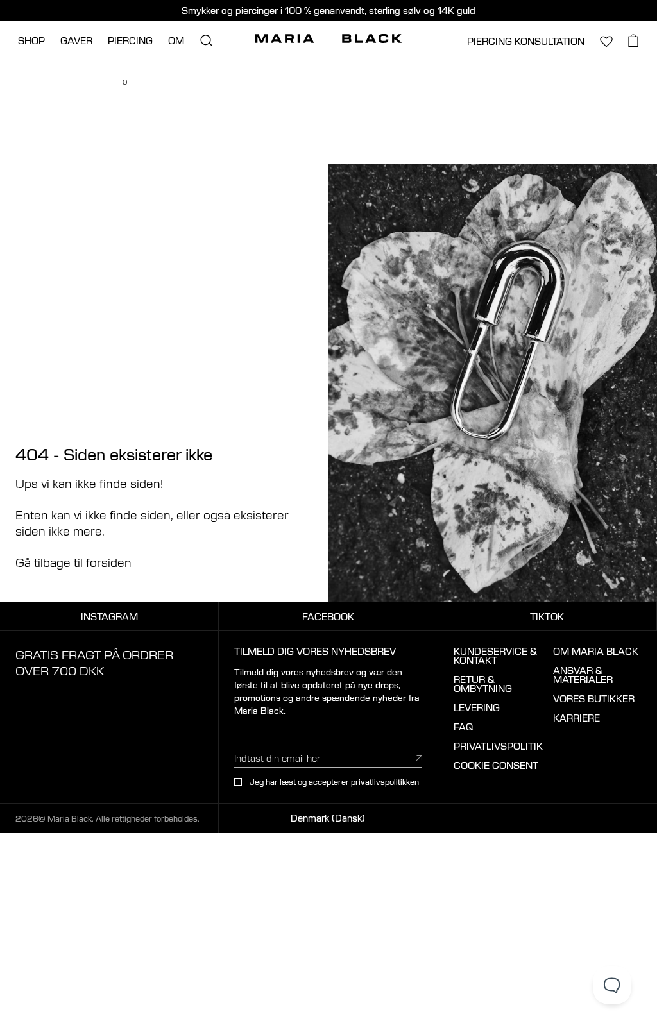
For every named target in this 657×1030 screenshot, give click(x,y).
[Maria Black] (328, 38)
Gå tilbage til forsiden (73, 562)
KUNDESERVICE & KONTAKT (495, 655)
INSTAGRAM (109, 616)
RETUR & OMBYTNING (483, 684)
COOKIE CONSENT (496, 765)
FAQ (463, 726)
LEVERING (477, 707)
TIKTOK (547, 616)
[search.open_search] (206, 40)
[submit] (419, 757)
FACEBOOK (328, 616)
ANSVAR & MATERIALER (583, 675)
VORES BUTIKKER (594, 698)
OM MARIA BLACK (595, 650)
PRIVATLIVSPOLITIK (498, 745)
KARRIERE (576, 717)
